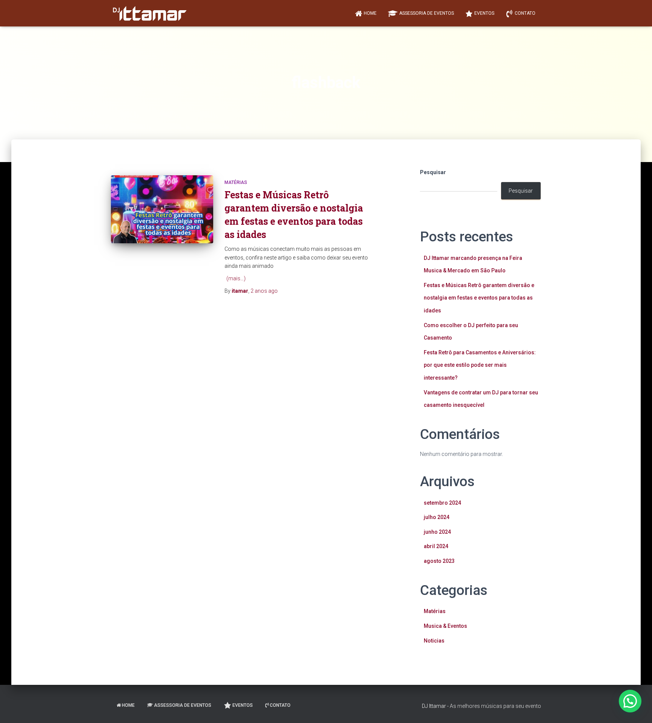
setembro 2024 (442, 503)
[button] (630, 701)
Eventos (484, 13)
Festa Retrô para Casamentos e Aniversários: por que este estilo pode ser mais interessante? (480, 365)
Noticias (434, 641)
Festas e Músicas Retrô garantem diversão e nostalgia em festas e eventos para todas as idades (479, 298)
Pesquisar (433, 172)
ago (264, 291)
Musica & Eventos (445, 626)
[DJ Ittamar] (148, 13)
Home (370, 13)
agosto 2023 (439, 561)
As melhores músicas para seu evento (495, 706)
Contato (525, 13)
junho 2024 (437, 532)
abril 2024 (436, 546)
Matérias (236, 182)
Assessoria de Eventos (426, 13)
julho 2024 (436, 517)
